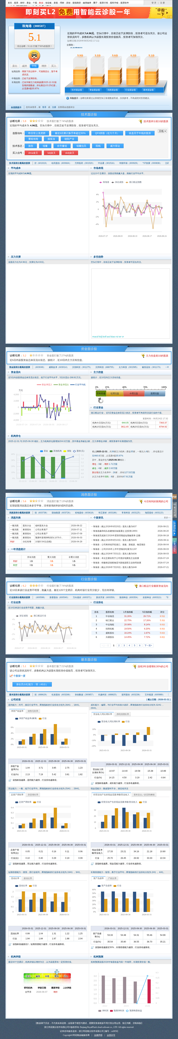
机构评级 (16, 956)
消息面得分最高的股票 (19, 512)
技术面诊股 (77, 90)
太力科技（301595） (118, 367)
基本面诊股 (148, 90)
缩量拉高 (81, 145)
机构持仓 (16, 435)
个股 (35, 3)
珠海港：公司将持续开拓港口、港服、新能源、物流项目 (119, 544)
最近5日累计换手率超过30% (70, 133)
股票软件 (124, 3)
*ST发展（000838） (141, 163)
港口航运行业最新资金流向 (153, 586)
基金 (29, 3)
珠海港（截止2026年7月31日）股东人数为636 (115, 553)
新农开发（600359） (95, 597)
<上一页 (105, 645)
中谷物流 (110, 616)
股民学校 (114, 3)
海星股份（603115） (144, 512)
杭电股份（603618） (74, 512)
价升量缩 (62, 145)
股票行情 (104, 3)
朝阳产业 (69, 138)
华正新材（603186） (98, 512)
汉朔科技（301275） (72, 367)
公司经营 (16, 699)
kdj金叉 (52, 152)
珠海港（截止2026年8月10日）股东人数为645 (115, 540)
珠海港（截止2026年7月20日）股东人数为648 (115, 567)
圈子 (95, 3)
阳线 (98, 145)
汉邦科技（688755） (95, 367)
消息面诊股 (112, 90)
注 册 (162, 3)
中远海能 (110, 624)
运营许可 (111, 1035)
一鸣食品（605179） (165, 367)
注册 (54, 107)
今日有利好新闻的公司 (156, 501)
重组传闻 (33, 138)
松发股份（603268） (50, 694)
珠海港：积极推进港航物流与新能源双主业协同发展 (117, 562)
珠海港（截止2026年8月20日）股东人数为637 (115, 526)
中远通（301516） (96, 163)
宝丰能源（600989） (144, 694)
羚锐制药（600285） (167, 694)
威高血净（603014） (48, 367)
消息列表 (16, 517)
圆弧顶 (51, 138)
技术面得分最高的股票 (19, 163)
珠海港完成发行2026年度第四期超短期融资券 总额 (116, 535)
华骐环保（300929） (118, 163)
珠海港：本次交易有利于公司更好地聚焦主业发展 (116, 558)
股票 (16, 3)
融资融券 (87, 3)
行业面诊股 (130, 90)
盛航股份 (110, 633)
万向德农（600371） (72, 597)
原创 (68, 3)
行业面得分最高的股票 (19, 597)
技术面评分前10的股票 (156, 121)
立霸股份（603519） (164, 163)
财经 (22, 3)
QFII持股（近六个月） (107, 133)
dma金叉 (33, 152)
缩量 (45, 145)
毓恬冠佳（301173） (142, 367)
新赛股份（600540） (49, 597)
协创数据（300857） (74, 694)
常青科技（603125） (121, 512)
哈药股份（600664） (50, 163)
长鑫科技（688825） (97, 694)
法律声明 (98, 1035)
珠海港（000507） (34, 26)
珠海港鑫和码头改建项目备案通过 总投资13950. (115, 531)
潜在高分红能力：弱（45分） (32, 684)
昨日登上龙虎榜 (36, 133)
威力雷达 (115, 145)
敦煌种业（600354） (118, 597)
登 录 (154, 3)
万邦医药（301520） (74, 163)
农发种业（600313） (142, 597)
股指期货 (76, 3)
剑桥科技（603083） (168, 512)
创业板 (48, 3)
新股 (56, 3)
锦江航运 (110, 620)
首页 (10, 3)
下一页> (148, 645)
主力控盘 (98, 372)
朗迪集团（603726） (51, 512)
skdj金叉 (69, 152)
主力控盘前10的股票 (157, 355)
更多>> (167, 517)
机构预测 (98, 956)
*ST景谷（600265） (164, 597)
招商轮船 (110, 629)
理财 (62, 3)
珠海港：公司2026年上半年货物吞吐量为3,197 (115, 549)
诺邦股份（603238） (120, 694)
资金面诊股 (95, 90)
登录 (44, 107)
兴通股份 (110, 637)
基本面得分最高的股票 (19, 694)
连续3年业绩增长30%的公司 (153, 666)
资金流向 (16, 372)
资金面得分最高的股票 (19, 367)
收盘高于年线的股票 (140, 133)
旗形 (30, 145)
